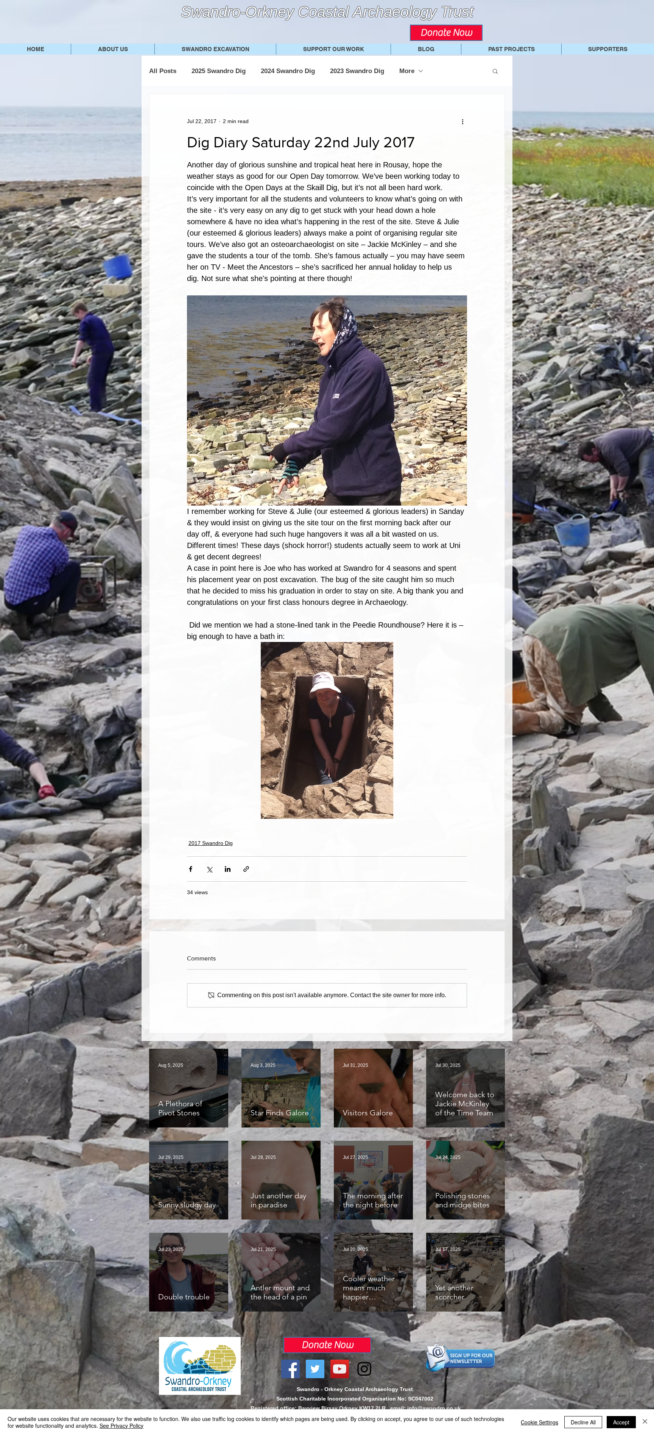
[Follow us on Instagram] (364, 1369)
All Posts (162, 71)
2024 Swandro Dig (288, 71)
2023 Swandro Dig (357, 71)
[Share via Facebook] (190, 869)
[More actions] (462, 121)
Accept (621, 1422)
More (406, 71)
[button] (495, 71)
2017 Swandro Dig (210, 843)
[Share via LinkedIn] (227, 869)
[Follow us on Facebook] (290, 1369)
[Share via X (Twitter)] (209, 869)
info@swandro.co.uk (434, 1408)
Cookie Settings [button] (539, 1422)
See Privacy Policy (121, 1425)
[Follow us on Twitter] (315, 1369)
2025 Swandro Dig (219, 71)
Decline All (583, 1422)
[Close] (644, 1422)
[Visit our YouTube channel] (339, 1369)
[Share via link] (246, 869)
